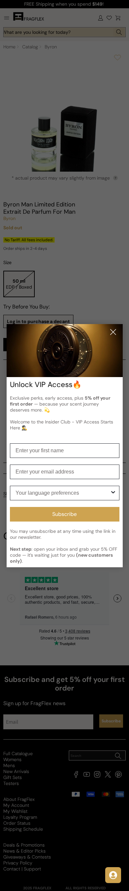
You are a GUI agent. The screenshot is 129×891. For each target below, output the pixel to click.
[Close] (113, 332)
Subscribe (64, 514)
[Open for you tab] (113, 875)
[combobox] (63, 493)
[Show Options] (113, 493)
